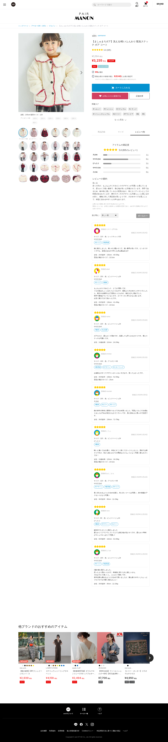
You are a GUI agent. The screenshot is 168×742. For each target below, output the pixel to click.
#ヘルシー (97, 109)
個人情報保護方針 (73, 731)
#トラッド (133, 109)
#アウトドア (128, 114)
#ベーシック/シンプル (101, 114)
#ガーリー (117, 114)
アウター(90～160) (38, 26)
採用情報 (61, 731)
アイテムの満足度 (120, 145)
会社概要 (43, 731)
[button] (81, 72)
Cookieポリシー (87, 731)
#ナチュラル (121, 109)
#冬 (143, 114)
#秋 (137, 114)
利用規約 (52, 731)
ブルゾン (52, 26)
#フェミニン (108, 109)
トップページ (23, 26)
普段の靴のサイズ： (101, 257)
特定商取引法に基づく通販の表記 (108, 731)
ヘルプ (125, 731)
